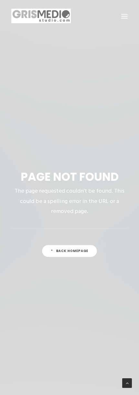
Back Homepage (72, 251)
